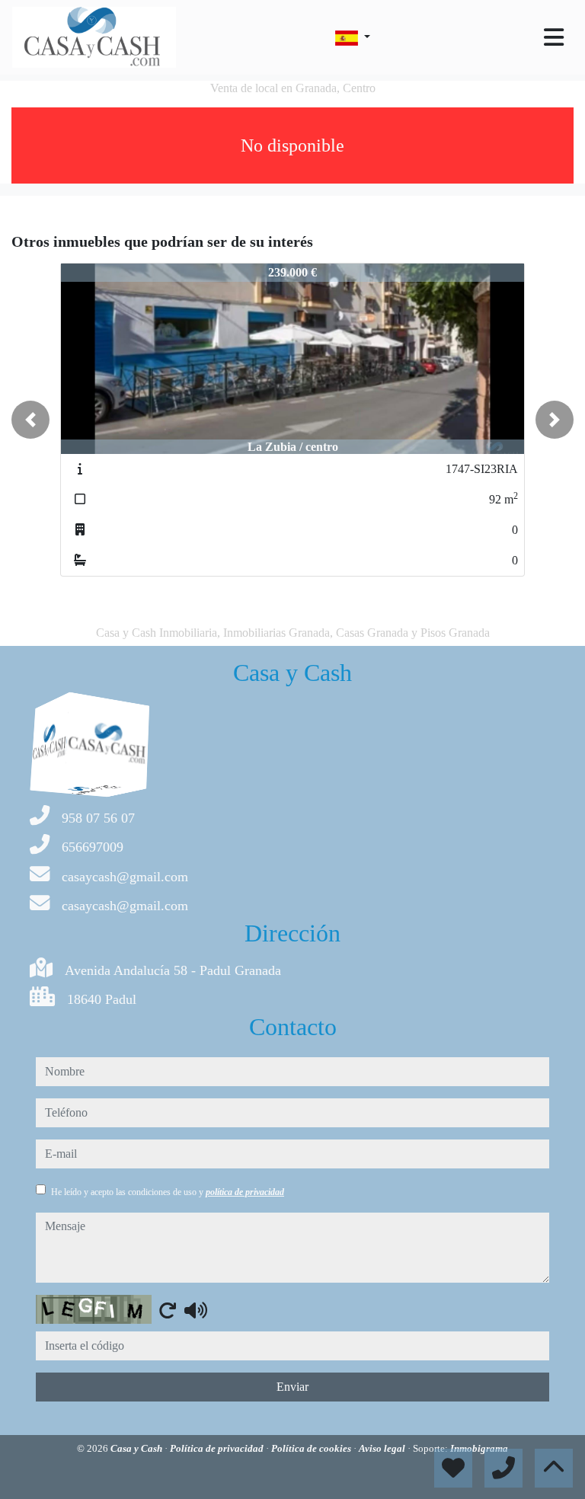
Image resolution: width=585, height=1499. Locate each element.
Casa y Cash (137, 1448)
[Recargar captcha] (167, 1310)
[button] (30, 420)
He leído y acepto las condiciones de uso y (167, 1192)
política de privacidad (245, 1192)
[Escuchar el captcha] (196, 1310)
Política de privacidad (218, 1448)
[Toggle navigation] (554, 37)
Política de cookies (312, 1448)
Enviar (292, 1386)
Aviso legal (383, 1448)
